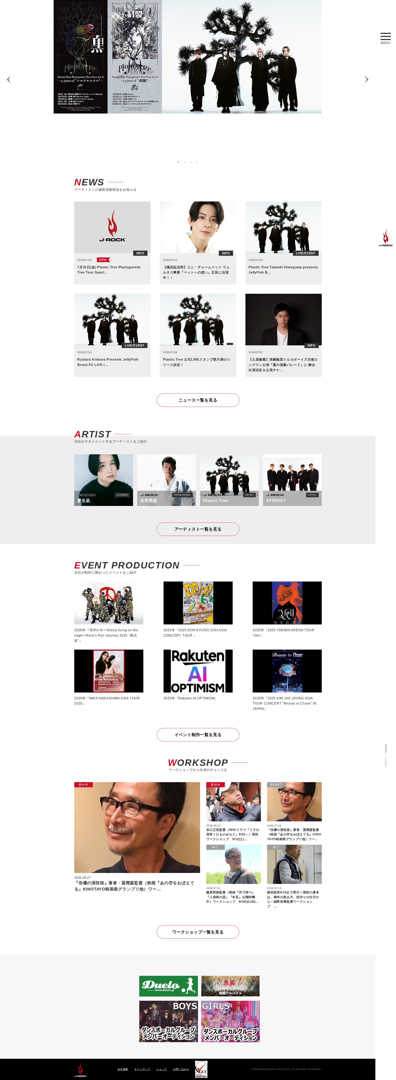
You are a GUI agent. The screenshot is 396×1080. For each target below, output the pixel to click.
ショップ (161, 1069)
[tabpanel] (187, 57)
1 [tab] (178, 162)
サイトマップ (142, 1069)
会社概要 (123, 1069)
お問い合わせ (181, 1069)
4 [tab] (197, 162)
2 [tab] (185, 162)
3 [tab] (191, 162)
